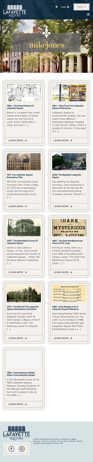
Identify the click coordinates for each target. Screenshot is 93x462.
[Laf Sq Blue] (16, 427)
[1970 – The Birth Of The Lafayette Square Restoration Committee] (24, 286)
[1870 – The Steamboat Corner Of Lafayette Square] (24, 220)
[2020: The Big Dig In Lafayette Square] (69, 154)
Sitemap (72, 441)
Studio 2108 (58, 443)
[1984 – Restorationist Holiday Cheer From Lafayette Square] (24, 359)
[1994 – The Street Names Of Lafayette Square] (24, 85)
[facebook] (11, 449)
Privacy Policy (63, 441)
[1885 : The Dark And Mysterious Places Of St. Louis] (69, 220)
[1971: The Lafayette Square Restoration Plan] (24, 154)
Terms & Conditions (49, 441)
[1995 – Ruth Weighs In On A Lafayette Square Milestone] (69, 286)
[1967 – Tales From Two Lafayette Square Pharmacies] (69, 85)
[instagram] (22, 449)
